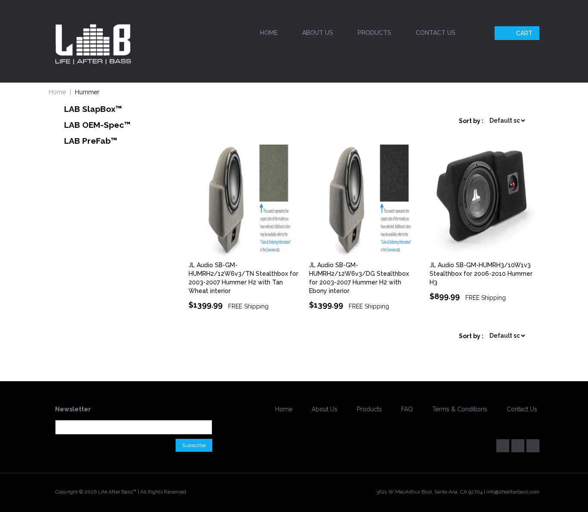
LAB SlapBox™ (93, 109)
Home (269, 32)
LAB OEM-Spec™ (97, 125)
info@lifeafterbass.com (512, 492)
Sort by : (471, 120)
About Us (317, 32)
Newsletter (73, 409)
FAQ (407, 409)
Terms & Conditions (459, 409)
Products (374, 32)
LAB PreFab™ (91, 140)
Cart (524, 33)
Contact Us (435, 32)
